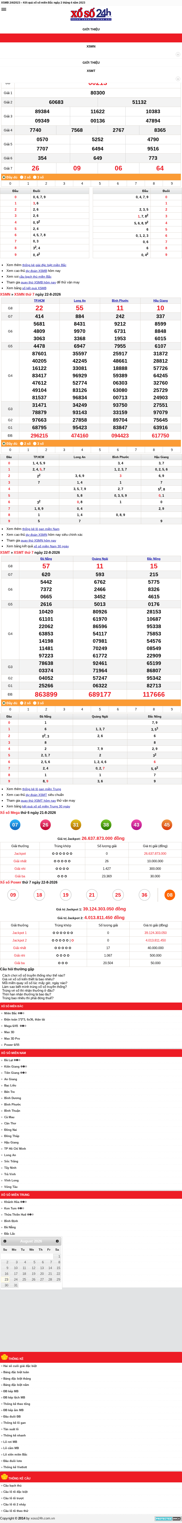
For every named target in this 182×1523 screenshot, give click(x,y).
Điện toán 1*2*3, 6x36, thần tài (24, 1019)
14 (50, 1268)
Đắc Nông (153, 558)
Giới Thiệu (91, 29)
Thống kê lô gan (14, 1422)
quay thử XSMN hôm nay (38, 540)
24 (16, 1279)
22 (58, 1274)
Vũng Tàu (11, 1187)
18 (24, 1274)
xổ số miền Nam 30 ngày (51, 546)
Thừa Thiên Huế (15, 1214)
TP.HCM (39, 300)
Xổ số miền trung (15, 1195)
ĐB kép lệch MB (14, 1397)
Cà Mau (9, 1117)
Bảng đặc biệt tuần (16, 1372)
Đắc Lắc (9, 1233)
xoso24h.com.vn (43, 1518)
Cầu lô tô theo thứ (15, 1511)
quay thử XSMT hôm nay (38, 800)
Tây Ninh (10, 1167)
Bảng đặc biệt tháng (17, 1378)
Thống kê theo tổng (16, 1404)
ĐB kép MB (10, 1391)
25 (24, 1279)
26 (33, 1279)
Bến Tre (9, 1092)
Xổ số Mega (10, 813)
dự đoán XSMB (36, 271)
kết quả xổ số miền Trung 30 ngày (46, 806)
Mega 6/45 (11, 1026)
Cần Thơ (10, 1123)
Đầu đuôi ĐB (12, 1416)
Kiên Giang (12, 1066)
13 (42, 1268)
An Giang (10, 1079)
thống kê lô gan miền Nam (40, 529)
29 (58, 1279)
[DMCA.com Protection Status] (168, 1520)
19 (33, 1274)
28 (50, 1279)
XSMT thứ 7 (24, 552)
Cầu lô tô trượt (13, 1498)
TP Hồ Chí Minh (15, 1148)
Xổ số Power (10, 882)
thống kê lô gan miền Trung (41, 789)
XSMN (91, 46)
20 (42, 1274)
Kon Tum (10, 1208)
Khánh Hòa (11, 1202)
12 (33, 1268)
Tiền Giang (11, 1072)
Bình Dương (12, 1098)
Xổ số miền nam (13, 1053)
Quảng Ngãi (100, 558)
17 (16, 1274)
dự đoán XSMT (36, 795)
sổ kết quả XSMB (34, 288)
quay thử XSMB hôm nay (38, 282)
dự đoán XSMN (36, 534)
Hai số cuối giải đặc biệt (20, 1366)
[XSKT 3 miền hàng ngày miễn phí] (91, 15)
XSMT (91, 71)
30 (6, 1285)
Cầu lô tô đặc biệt (15, 1491)
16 (6, 1274)
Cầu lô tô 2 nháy (14, 1504)
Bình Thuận (12, 1110)
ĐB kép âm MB (13, 1410)
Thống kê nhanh (14, 1435)
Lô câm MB (11, 1448)
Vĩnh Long (11, 1180)
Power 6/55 (11, 1044)
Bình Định (11, 1221)
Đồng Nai (10, 1129)
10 (16, 1268)
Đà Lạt (8, 1060)
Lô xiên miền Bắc (15, 1454)
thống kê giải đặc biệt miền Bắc (44, 265)
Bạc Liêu (10, 1085)
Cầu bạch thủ (12, 1485)
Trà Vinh (10, 1174)
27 (42, 1279)
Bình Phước (120, 300)
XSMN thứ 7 (24, 294)
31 (16, 1285)
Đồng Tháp (11, 1136)
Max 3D (9, 1032)
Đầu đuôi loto (12, 1461)
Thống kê (16, 1359)
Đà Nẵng (46, 558)
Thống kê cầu (19, 1478)
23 (6, 1279)
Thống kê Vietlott (15, 1467)
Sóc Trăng (11, 1161)
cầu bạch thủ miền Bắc (35, 276)
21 (50, 1274)
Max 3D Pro (12, 1038)
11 (24, 1268)
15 (58, 1268)
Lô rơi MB (10, 1442)
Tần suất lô (11, 1429)
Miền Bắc (10, 1013)
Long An (80, 300)
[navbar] (4, 9)
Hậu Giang (160, 300)
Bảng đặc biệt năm (16, 1385)
